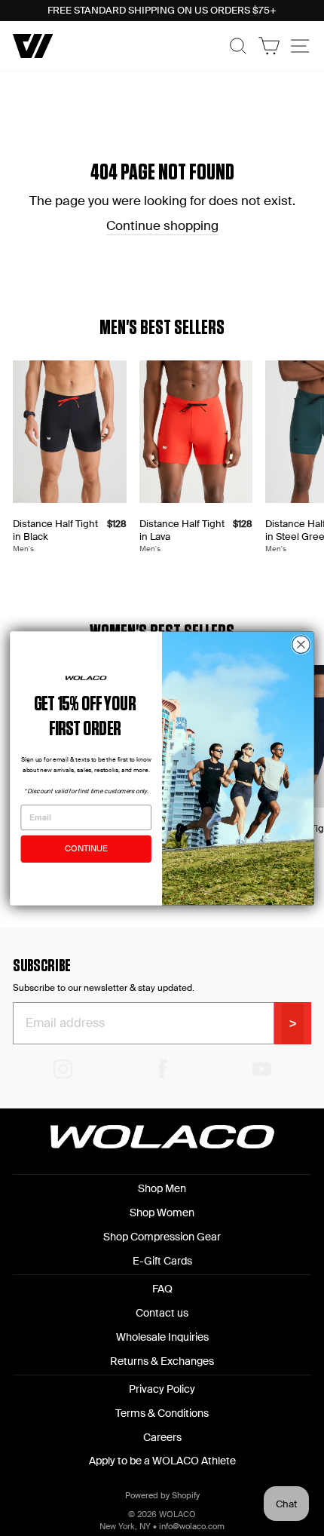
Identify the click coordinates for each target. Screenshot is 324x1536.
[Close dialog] (301, 644)
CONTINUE (86, 848)
